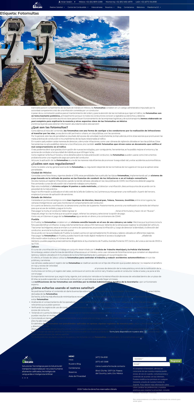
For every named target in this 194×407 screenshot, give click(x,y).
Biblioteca (140, 7)
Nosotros (108, 7)
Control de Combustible (77, 7)
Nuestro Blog (75, 364)
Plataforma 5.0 (153, 7)
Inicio (71, 360)
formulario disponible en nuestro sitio (126, 332)
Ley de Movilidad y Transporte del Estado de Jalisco (71, 268)
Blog (119, 7)
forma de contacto (116, 366)
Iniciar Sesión (66, 2)
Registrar (176, 361)
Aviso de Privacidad (77, 376)
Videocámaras (96, 7)
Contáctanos (129, 7)
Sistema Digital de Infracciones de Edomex (96, 211)
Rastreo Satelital (56, 7)
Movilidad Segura (134, 236)
